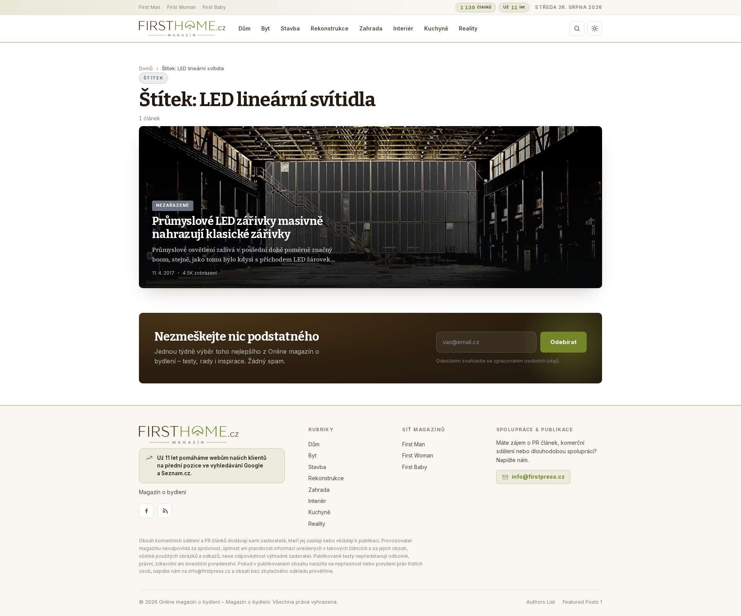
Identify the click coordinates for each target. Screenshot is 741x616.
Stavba (290, 28)
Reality (468, 28)
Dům (244, 28)
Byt (265, 28)
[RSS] (164, 510)
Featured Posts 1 (582, 602)
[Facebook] (146, 510)
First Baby (214, 7)
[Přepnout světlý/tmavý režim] (594, 28)
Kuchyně (436, 28)
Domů (146, 68)
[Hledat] (577, 28)
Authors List (540, 602)
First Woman (181, 7)
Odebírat (563, 342)
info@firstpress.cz (538, 476)
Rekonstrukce (330, 28)
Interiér (403, 28)
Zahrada (370, 28)
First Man (149, 7)
